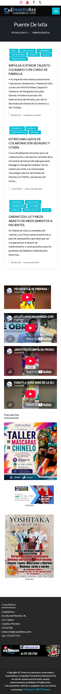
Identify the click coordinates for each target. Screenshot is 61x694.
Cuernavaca (44, 51)
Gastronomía (18, 55)
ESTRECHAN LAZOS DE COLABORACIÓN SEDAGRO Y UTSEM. (29, 143)
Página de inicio (20, 33)
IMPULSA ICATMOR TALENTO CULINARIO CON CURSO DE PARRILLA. (29, 70)
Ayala (14, 51)
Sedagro (34, 132)
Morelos (33, 55)
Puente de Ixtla (18, 59)
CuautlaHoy (17, 188)
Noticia (46, 55)
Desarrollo (17, 128)
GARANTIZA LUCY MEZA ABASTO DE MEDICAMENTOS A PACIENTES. (30, 221)
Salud (46, 210)
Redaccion (16, 115)
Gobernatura (18, 206)
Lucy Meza (34, 206)
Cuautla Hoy (27, 51)
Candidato (16, 202)
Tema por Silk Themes (36, 689)
